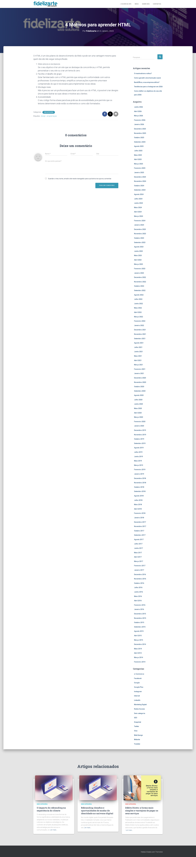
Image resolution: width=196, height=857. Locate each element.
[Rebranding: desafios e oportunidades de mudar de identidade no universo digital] (98, 788)
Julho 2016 (138, 587)
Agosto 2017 (138, 539)
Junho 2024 (138, 203)
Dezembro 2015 (140, 614)
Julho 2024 (138, 199)
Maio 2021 (138, 356)
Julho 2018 (138, 500)
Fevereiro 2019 (139, 469)
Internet (137, 696)
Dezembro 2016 (140, 574)
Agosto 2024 (138, 194)
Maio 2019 (138, 461)
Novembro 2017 (140, 526)
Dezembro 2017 (140, 522)
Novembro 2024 (140, 181)
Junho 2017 (138, 548)
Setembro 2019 (139, 443)
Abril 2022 (138, 312)
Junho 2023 (138, 251)
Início (137, 4)
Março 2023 (138, 264)
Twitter (136, 726)
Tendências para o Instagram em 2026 (148, 86)
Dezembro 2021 (140, 330)
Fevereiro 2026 (139, 120)
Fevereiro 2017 (139, 566)
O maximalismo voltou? (143, 73)
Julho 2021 (138, 347)
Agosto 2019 (138, 448)
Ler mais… (53, 830)
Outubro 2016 (139, 583)
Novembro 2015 (140, 618)
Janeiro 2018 (139, 518)
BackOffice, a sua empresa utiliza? (146, 82)
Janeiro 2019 (139, 474)
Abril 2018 (138, 509)
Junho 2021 (138, 351)
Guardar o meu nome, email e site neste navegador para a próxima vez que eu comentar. (79, 179)
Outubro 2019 (139, 439)
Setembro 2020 (139, 391)
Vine (135, 731)
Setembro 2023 (139, 242)
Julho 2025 (138, 151)
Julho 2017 (138, 544)
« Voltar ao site (125, 4)
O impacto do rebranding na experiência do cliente (51, 809)
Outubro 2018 (139, 487)
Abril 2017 (138, 557)
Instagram (138, 691)
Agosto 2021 (138, 343)
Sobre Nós (145, 4)
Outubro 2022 (139, 286)
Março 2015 (138, 640)
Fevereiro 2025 (139, 168)
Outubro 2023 (139, 238)
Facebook (137, 678)
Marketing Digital (140, 704)
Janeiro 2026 (139, 124)
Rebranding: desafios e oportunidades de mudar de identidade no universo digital (97, 810)
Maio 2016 (138, 596)
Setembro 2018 (139, 491)
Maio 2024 (138, 207)
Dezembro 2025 (140, 129)
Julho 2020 (138, 400)
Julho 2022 (138, 299)
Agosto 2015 (138, 631)
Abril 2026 (138, 111)
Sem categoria (48, 112)
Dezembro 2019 (140, 430)
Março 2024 (138, 216)
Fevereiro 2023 (139, 269)
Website (137, 739)
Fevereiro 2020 (139, 421)
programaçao (52, 116)
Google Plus (138, 687)
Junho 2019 (138, 456)
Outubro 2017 (139, 531)
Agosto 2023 (138, 247)
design (43, 116)
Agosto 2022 (138, 295)
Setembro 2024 (139, 190)
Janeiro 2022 (139, 325)
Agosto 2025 (138, 146)
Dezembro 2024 (140, 177)
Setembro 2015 (139, 627)
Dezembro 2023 (140, 229)
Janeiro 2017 (139, 570)
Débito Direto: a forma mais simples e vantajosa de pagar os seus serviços (141, 810)
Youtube (137, 744)
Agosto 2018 (138, 496)
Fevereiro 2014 (139, 662)
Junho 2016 (138, 592)
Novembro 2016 (140, 579)
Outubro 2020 (139, 386)
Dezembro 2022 (140, 277)
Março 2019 (138, 465)
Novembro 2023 (140, 234)
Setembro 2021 (139, 338)
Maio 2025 (138, 155)
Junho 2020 (138, 404)
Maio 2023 (138, 255)
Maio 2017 (138, 553)
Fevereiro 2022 (139, 321)
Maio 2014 (138, 649)
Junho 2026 (138, 107)
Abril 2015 (138, 635)
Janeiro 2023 (139, 273)
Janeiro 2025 (139, 172)
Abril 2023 (138, 260)
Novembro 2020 (140, 382)
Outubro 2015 (139, 622)
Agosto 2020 (138, 395)
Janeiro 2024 (139, 225)
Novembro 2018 (140, 483)
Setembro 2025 (139, 142)
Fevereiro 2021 (139, 369)
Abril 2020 (138, 413)
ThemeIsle (159, 852)
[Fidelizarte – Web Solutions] (46, 4)
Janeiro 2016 (139, 609)
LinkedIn (137, 700)
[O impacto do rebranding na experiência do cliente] (53, 788)
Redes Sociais (139, 709)
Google (137, 683)
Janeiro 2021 (139, 373)
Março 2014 (138, 657)
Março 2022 (138, 317)
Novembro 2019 (140, 435)
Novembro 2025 (140, 133)
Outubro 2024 (139, 186)
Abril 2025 (138, 159)
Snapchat (137, 722)
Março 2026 (138, 116)
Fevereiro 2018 (139, 513)
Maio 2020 (138, 408)
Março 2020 (138, 417)
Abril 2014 (138, 653)
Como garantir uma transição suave (147, 78)
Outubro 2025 (139, 137)
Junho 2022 (138, 303)
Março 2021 (138, 365)
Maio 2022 (138, 308)
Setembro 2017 (139, 535)
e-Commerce (139, 674)
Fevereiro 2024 (139, 221)
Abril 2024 (138, 212)
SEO (135, 718)
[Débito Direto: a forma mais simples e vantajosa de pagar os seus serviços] (142, 788)
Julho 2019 (138, 452)
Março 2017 (138, 561)
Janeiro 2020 (139, 426)
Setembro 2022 (139, 290)
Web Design (138, 735)
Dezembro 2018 (140, 478)
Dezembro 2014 (140, 644)
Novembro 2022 (140, 282)
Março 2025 (138, 164)
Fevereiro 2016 (139, 605)
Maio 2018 (138, 504)
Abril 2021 (138, 360)
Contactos (157, 4)
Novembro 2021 (140, 334)
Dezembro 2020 (140, 378)
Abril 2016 (138, 601)
